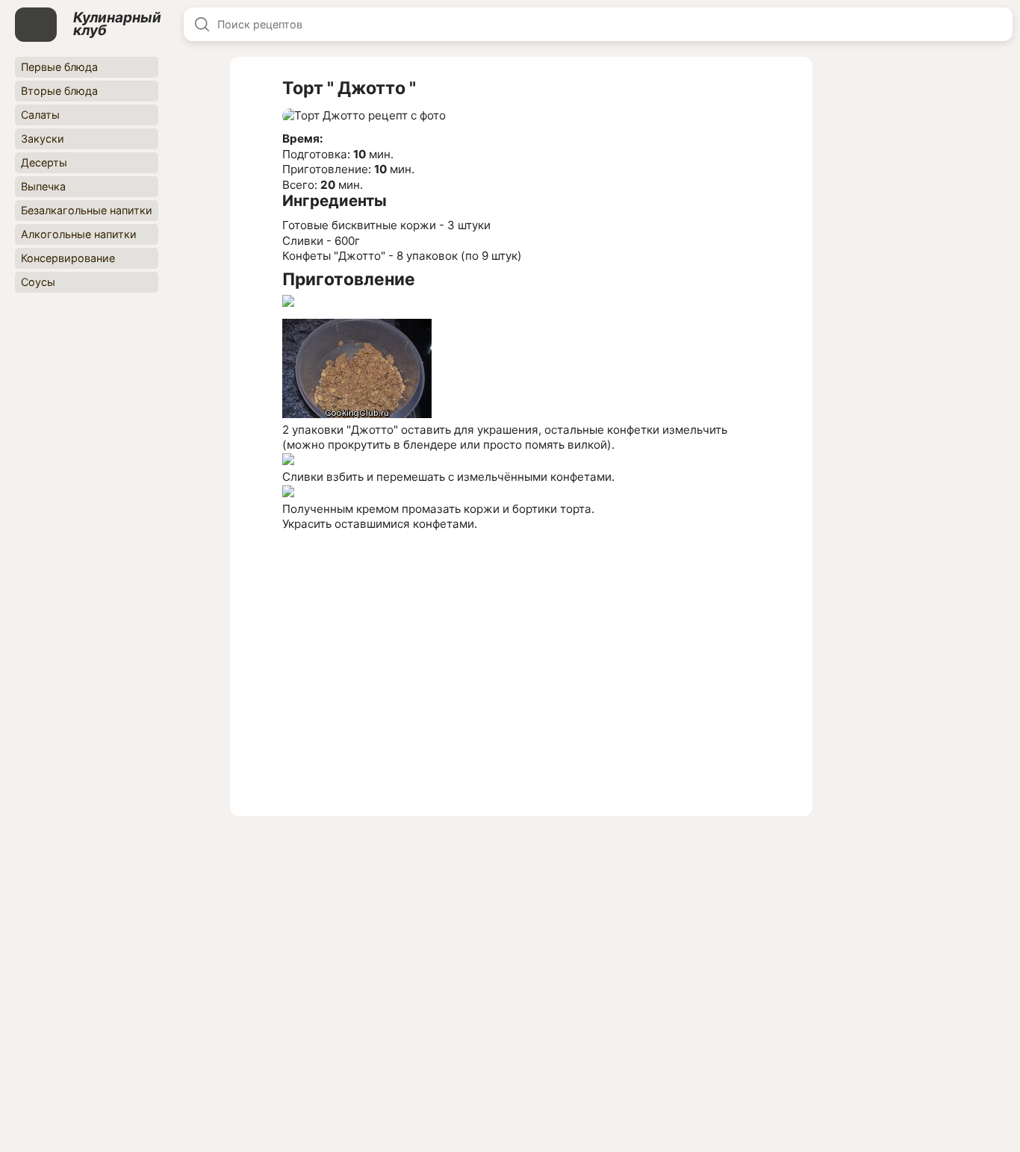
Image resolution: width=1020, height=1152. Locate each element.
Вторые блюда (59, 90)
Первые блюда (59, 66)
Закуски (42, 138)
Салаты (40, 114)
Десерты (44, 162)
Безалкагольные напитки (86, 210)
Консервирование (68, 258)
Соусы (38, 281)
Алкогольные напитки (79, 234)
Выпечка (43, 186)
